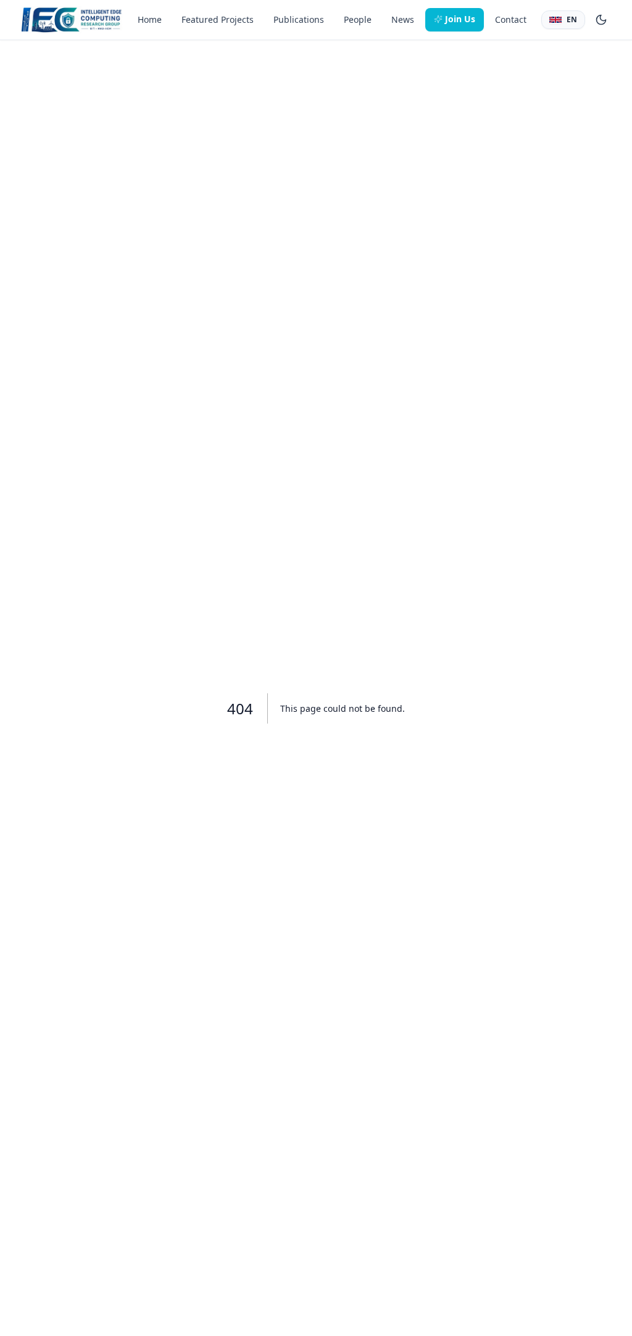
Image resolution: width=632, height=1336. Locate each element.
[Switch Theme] (601, 20)
